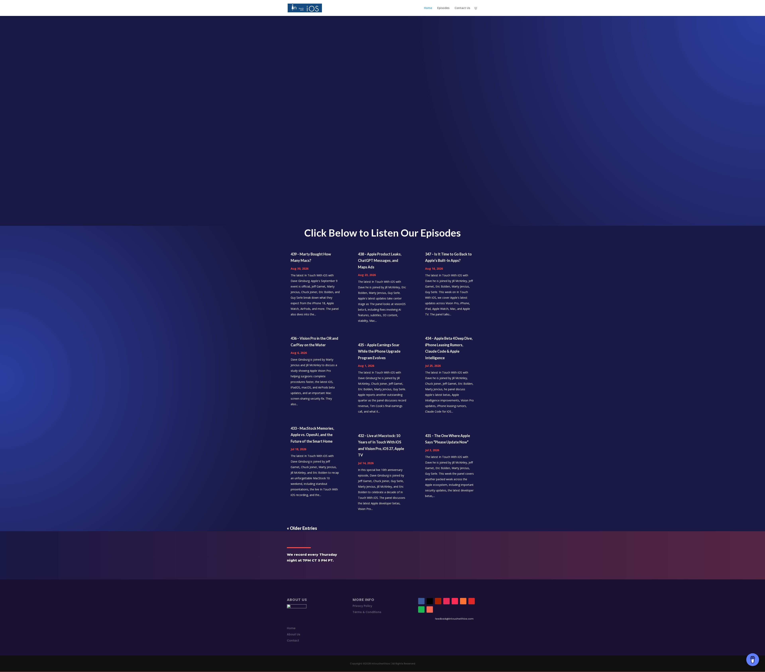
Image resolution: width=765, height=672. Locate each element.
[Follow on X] (430, 601)
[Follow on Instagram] (446, 601)
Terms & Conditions (367, 612)
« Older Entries (302, 528)
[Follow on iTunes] (463, 601)
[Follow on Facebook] (421, 601)
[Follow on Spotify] (421, 609)
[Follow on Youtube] (438, 601)
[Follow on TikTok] (455, 601)
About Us (293, 634)
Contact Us (462, 8)
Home (428, 8)
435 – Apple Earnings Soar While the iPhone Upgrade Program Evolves (379, 351)
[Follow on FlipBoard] (471, 601)
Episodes (443, 8)
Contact (293, 641)
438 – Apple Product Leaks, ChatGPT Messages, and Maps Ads (379, 260)
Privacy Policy (362, 606)
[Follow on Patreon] (430, 609)
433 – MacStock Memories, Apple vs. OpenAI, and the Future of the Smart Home (312, 434)
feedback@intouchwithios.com (454, 618)
